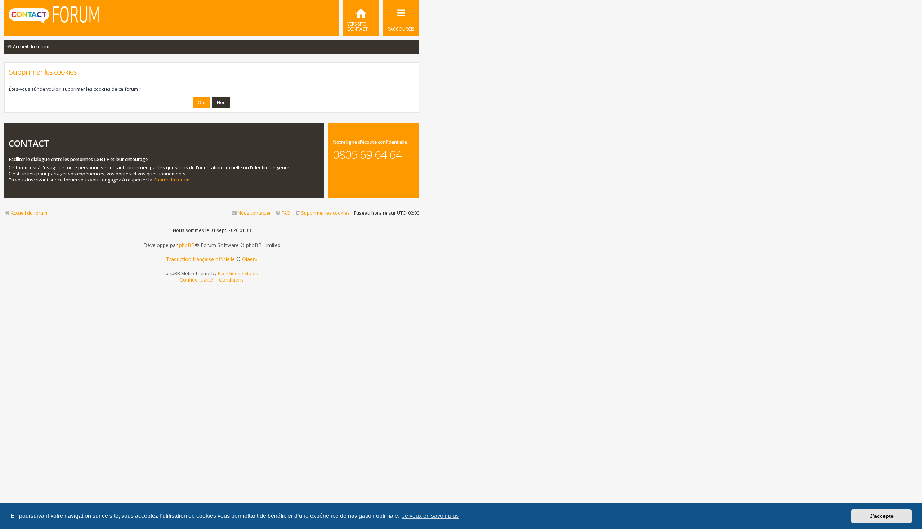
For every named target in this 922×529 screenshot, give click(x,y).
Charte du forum (171, 180)
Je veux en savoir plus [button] (430, 516)
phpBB (187, 245)
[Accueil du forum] (54, 17)
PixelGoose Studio (238, 273)
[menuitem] (361, 18)
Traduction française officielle (200, 259)
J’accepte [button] (882, 516)
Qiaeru (250, 259)
